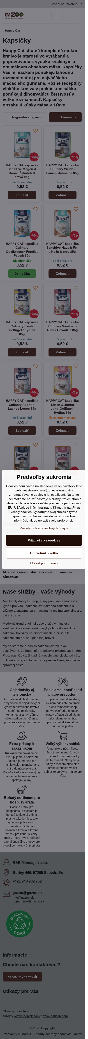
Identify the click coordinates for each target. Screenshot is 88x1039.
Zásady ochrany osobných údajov (44, 528)
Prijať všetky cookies (44, 540)
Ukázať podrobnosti (44, 563)
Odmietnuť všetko (44, 553)
